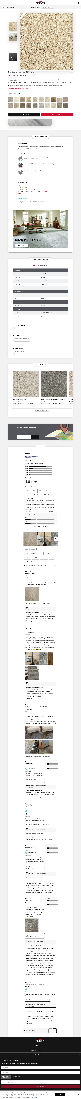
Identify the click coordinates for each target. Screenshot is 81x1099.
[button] (71, 42)
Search (35, 437)
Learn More (11, 88)
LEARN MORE (21, 245)
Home (3, 7)
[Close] (78, 1094)
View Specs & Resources (21, 88)
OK (60, 1094)
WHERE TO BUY (24, 114)
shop (7, 7)
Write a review (22, 75)
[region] (40, 1095)
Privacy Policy (33, 1097)
